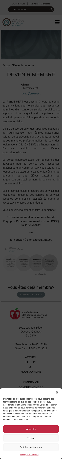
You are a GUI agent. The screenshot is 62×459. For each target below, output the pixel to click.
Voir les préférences (31, 447)
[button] (57, 392)
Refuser (31, 438)
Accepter (31, 429)
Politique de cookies (29, 455)
